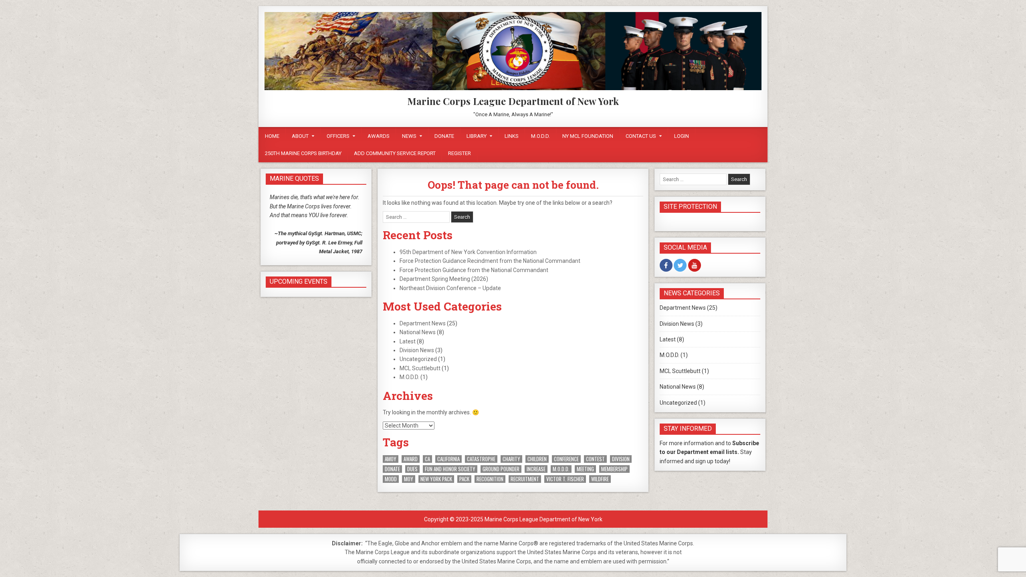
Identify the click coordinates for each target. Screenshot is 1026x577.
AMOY (390, 459)
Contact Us (641, 136)
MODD (391, 479)
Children (537, 459)
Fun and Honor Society (450, 469)
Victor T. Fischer (565, 479)
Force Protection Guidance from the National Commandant (474, 270)
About (300, 136)
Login (681, 136)
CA (427, 459)
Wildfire (600, 479)
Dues (412, 469)
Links (512, 136)
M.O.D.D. (540, 136)
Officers (338, 136)
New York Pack (436, 479)
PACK (464, 479)
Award (411, 459)
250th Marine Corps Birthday (303, 153)
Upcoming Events (298, 281)
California (448, 459)
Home (272, 136)
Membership (614, 469)
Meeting (585, 469)
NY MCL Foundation (587, 136)
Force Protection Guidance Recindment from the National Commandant (490, 261)
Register (459, 153)
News (409, 136)
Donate (444, 136)
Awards (379, 136)
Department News (423, 323)
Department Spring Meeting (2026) (444, 279)
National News (418, 332)
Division (621, 459)
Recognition (490, 479)
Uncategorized (418, 359)
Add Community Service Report (395, 153)
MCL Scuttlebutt (420, 368)
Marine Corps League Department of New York (513, 101)
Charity (511, 459)
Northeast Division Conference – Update (450, 288)
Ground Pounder (501, 469)
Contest (595, 459)
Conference (566, 459)
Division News (417, 350)
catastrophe (481, 459)
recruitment (525, 479)
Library (477, 136)
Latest (408, 341)
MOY (408, 479)
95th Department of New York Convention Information (468, 252)
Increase (536, 469)
